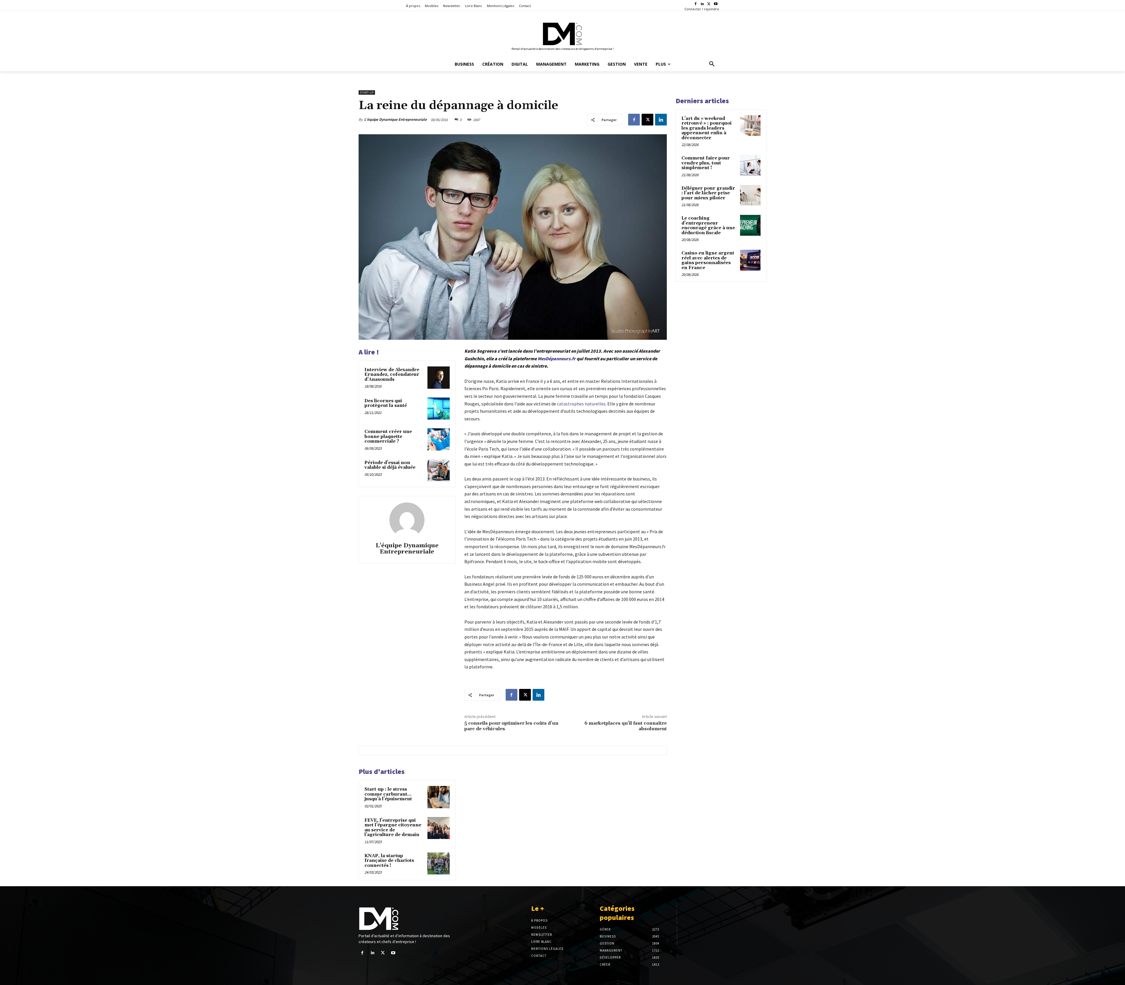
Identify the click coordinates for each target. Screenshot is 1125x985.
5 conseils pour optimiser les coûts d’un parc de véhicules (511, 726)
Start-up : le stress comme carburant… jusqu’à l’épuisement (388, 794)
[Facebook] (695, 4)
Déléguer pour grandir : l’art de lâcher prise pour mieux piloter (708, 193)
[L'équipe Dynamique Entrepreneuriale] (407, 520)
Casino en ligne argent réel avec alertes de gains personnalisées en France (707, 260)
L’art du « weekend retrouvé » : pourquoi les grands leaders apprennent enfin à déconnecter (706, 128)
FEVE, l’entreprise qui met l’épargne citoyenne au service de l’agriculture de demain (392, 828)
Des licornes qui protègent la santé (385, 403)
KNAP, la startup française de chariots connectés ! (389, 860)
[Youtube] (715, 4)
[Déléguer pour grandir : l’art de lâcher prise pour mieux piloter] (750, 195)
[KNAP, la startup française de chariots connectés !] (438, 863)
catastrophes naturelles (581, 404)
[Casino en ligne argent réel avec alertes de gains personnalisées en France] (750, 260)
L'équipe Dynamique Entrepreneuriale (395, 119)
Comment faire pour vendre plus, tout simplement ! (705, 163)
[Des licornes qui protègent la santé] (438, 409)
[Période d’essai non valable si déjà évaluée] (438, 470)
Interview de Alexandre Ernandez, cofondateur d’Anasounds (391, 374)
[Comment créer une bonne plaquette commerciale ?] (438, 439)
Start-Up (367, 92)
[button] (712, 64)
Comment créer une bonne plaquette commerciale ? (388, 436)
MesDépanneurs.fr (557, 358)
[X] (708, 4)
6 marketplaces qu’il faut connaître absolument (625, 726)
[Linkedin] (702, 4)
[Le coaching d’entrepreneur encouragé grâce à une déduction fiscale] (750, 225)
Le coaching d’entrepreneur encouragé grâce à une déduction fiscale (708, 225)
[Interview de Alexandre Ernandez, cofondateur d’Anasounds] (438, 377)
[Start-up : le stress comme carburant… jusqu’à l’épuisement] (438, 797)
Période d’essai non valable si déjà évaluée (389, 465)
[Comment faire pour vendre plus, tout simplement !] (750, 165)
